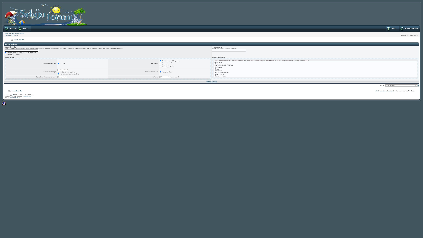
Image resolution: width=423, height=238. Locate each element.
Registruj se (7, 26)
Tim (394, 91)
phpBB (13, 95)
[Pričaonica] (315, 67)
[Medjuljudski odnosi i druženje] (315, 66)
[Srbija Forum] (315, 62)
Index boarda (19, 40)
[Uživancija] (315, 71)
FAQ (387, 26)
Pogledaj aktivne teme (11, 35)
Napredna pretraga (405, 26)
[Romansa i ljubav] (315, 76)
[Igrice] (315, 69)
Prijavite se (21, 26)
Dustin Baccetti (27, 96)
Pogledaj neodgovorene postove (14, 33)
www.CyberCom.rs (15, 97)
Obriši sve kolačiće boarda (384, 91)
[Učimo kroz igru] (315, 74)
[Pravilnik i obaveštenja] (315, 64)
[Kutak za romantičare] (315, 72)
